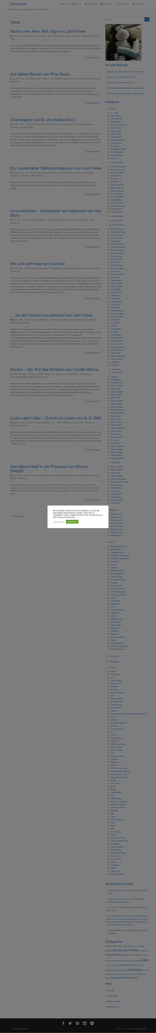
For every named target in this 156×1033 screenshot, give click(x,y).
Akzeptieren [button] (72, 521)
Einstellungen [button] (59, 522)
